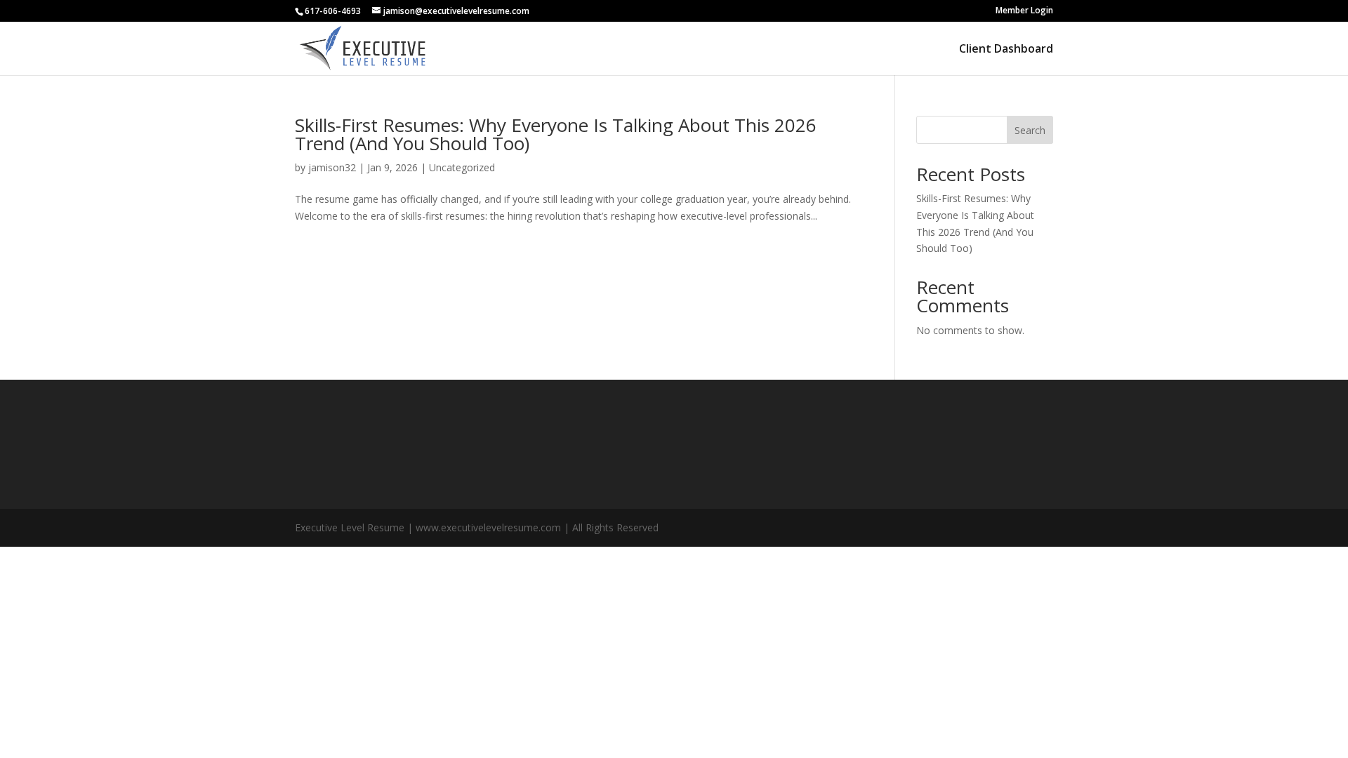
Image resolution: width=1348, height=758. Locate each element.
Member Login (1024, 11)
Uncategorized (462, 167)
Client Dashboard (1006, 50)
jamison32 (332, 167)
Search (1030, 130)
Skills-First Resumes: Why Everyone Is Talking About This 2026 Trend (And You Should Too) (556, 134)
